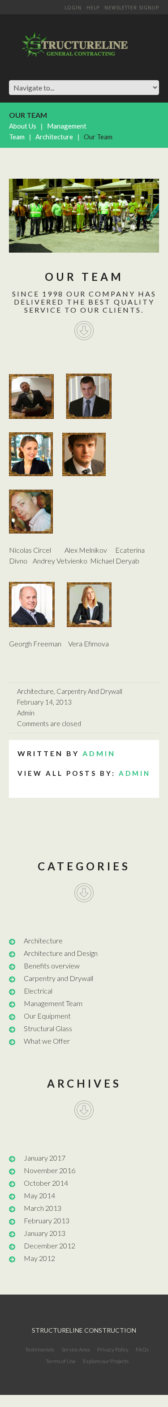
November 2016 (49, 1170)
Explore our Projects (106, 1361)
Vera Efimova (88, 643)
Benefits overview (52, 965)
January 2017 (44, 1157)
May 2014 (39, 1195)
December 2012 (49, 1245)
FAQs (142, 1349)
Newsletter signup (131, 7)
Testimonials (39, 1349)
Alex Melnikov (86, 550)
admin (25, 713)
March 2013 (42, 1208)
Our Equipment (47, 1015)
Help (92, 7)
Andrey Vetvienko (61, 560)
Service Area (75, 1349)
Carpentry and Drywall (89, 691)
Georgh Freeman (35, 643)
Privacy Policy (113, 1349)
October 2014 (46, 1183)
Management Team (53, 1003)
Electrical (38, 990)
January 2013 (44, 1233)
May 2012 (39, 1258)
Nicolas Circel (30, 550)
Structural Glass (48, 1028)
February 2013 (46, 1220)
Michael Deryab (114, 560)
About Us (22, 126)
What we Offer (47, 1041)
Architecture (54, 137)
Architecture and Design (61, 953)
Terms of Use (61, 1361)
